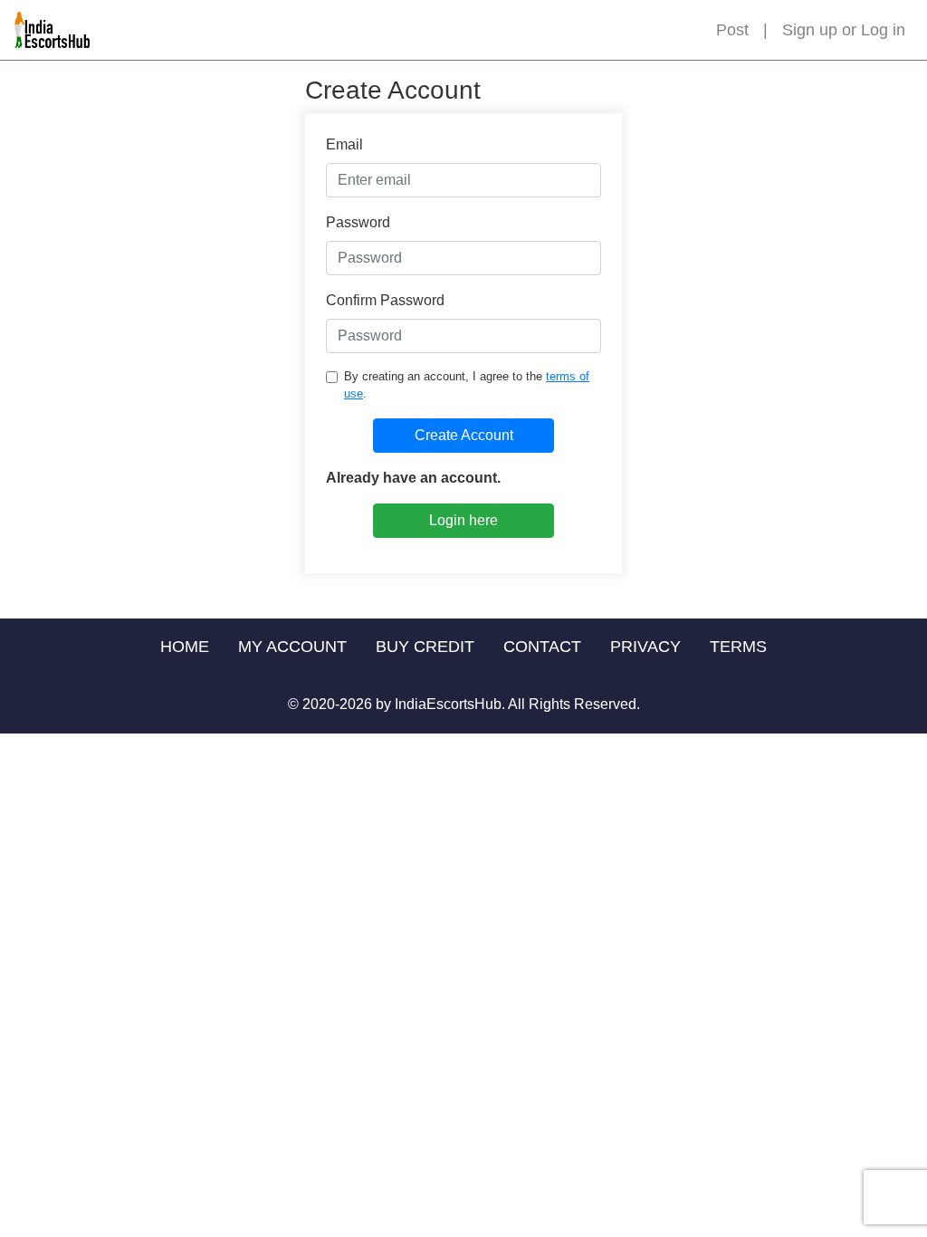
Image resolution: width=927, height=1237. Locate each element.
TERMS (738, 647)
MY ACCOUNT (292, 647)
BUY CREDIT (425, 647)
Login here (463, 520)
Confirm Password (385, 300)
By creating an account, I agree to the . (466, 384)
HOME (184, 647)
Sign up (809, 30)
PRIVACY (645, 647)
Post (732, 30)
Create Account (464, 435)
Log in (883, 30)
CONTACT (542, 647)
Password (358, 222)
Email (344, 144)
